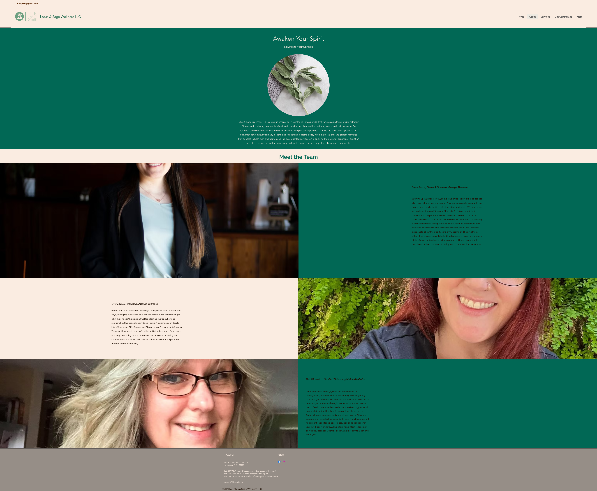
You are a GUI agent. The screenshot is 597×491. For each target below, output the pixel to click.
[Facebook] (279, 461)
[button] (545, 16)
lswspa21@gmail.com (27, 3)
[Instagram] (284, 461)
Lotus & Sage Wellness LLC (60, 17)
